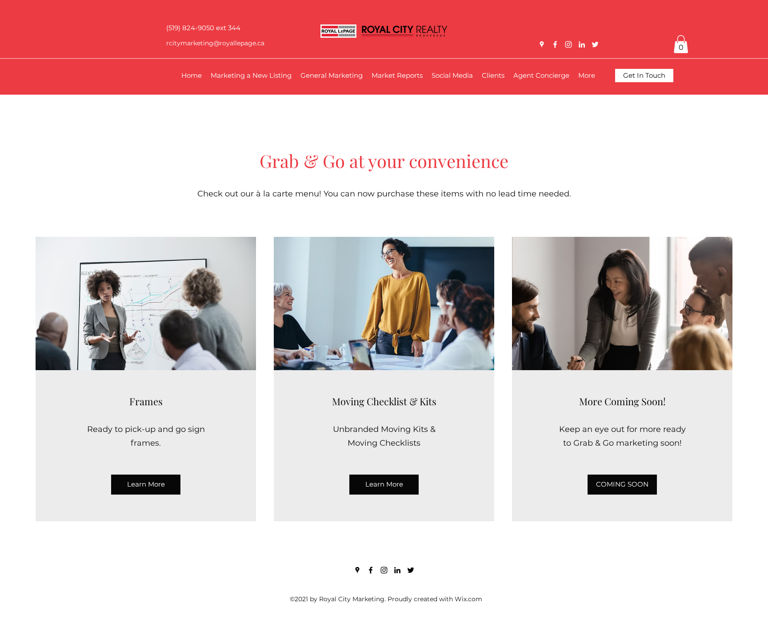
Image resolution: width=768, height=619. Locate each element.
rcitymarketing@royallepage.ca (215, 43)
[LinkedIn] (581, 44)
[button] (680, 44)
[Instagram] (568, 44)
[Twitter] (595, 44)
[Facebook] (555, 44)
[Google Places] (541, 44)
